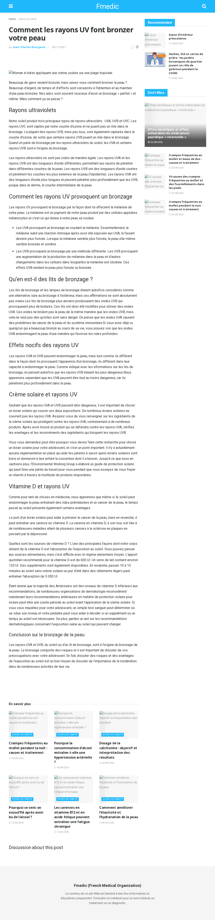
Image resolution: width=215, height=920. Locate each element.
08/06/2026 (107, 822)
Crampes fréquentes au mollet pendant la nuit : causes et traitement (28, 748)
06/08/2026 (107, 763)
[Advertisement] (73, 62)
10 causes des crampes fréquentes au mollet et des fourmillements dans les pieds (186, 182)
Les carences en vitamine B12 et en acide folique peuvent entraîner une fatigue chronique (72, 817)
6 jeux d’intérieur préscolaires (181, 36)
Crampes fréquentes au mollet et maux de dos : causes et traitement (185, 159)
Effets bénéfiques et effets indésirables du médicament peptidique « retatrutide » (169, 133)
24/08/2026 (17, 758)
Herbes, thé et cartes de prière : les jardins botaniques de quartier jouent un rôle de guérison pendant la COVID (186, 63)
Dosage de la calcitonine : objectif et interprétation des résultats (118, 750)
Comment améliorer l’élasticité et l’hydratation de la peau (118, 812)
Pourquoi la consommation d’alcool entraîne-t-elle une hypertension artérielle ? (73, 752)
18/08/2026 (62, 767)
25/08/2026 (177, 167)
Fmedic (107, 6)
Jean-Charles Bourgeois (28, 47)
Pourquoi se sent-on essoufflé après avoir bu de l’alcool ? (26, 812)
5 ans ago (177, 43)
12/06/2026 (17, 822)
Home (12, 19)
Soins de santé (28, 19)
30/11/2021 (59, 47)
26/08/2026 (156, 142)
